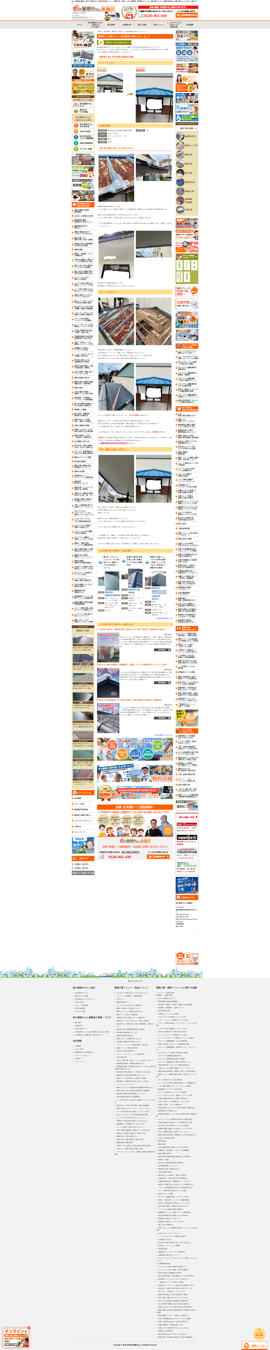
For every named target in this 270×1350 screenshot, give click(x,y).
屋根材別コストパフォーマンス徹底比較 (83, 476)
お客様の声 (126, 25)
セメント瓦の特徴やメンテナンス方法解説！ (83, 319)
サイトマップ (79, 832)
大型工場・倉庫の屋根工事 (125, 1051)
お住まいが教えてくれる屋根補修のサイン (187, 442)
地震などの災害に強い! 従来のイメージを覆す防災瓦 (175, 1184)
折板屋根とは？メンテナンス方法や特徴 (187, 486)
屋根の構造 (78, 249)
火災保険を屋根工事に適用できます (128, 1042)
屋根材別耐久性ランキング (81, 482)
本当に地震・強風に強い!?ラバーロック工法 (173, 1297)
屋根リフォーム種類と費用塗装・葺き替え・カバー (188, 458)
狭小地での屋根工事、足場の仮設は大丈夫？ (173, 1031)
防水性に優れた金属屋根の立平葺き (170, 1273)
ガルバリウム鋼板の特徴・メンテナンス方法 (173, 1197)
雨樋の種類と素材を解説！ (125, 1142)
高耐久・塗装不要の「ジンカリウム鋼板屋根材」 (174, 1200)
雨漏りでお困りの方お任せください (128, 1008)
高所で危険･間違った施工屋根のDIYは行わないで (84, 550)
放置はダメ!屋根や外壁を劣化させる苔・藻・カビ (83, 494)
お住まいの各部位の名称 (83, 216)
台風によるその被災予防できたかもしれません (188, 544)
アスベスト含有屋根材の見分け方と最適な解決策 (83, 452)
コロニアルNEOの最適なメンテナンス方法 (187, 513)
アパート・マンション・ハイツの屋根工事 (131, 1054)
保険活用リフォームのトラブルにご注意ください (188, 699)
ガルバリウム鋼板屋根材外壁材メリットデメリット (188, 396)
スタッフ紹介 (79, 804)
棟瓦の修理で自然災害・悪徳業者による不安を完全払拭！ (177, 1135)
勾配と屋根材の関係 (82, 425)
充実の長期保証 (80, 1008)
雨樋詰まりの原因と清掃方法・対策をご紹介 (131, 1133)
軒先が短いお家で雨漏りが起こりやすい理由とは (83, 446)
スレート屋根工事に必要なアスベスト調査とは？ (83, 609)
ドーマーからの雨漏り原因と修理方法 (82, 579)
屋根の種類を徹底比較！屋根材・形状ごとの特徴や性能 (176, 1071)
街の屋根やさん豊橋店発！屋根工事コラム (89, 1035)
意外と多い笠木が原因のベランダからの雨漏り (83, 266)
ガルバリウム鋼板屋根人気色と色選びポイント (187, 379)
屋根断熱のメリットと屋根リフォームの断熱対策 (83, 597)
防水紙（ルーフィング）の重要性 (169, 1245)
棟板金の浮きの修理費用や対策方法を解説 (83, 244)
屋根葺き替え (190, 136)
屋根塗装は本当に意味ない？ (81, 227)
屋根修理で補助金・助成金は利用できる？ (186, 621)
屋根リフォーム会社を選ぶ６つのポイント (188, 534)
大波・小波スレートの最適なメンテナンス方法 (83, 343)
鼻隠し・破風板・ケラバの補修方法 (83, 254)
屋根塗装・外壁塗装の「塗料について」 (171, 1007)
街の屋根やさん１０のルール (84, 999)
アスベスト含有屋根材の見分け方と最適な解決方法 (175, 1187)
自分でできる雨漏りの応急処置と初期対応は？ (187, 604)
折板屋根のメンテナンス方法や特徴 (170, 1089)
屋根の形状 (78, 388)
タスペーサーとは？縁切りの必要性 (82, 278)
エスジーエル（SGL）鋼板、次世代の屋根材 (173, 1270)
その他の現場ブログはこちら (163, 735)
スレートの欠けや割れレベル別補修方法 (186, 469)
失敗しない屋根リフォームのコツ (186, 420)
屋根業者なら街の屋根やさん (84, 1052)
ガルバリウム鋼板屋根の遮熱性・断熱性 (187, 374)
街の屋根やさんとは (81, 993)
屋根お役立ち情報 (185, 539)
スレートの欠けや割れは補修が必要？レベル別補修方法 (176, 1083)
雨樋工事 (188, 164)
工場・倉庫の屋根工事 (186, 774)
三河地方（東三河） (81, 864)
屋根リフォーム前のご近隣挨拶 (127, 1014)
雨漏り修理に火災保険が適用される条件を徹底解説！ (176, 1337)
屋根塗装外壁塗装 (188, 200)
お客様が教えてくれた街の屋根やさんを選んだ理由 (92, 1032)
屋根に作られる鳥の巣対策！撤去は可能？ (131, 1139)
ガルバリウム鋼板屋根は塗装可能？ (187, 368)
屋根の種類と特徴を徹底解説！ (82, 211)
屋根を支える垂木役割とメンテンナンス (82, 556)
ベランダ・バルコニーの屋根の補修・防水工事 (132, 1045)
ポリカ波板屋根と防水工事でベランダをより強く (188, 753)
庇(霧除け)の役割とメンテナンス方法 (81, 349)
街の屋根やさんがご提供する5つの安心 (95, 25)
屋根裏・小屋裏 (80, 409)
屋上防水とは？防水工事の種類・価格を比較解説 (83, 308)
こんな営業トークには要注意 (186, 667)
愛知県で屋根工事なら (82, 815)
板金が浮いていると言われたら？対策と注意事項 (188, 683)
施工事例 (111, 25)
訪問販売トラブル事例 (186, 672)
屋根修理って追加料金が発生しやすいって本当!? (187, 688)
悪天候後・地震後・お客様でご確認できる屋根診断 (175, 1004)
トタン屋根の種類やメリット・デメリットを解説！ (175, 1086)
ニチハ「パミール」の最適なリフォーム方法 (173, 1020)
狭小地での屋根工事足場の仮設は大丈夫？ (186, 519)
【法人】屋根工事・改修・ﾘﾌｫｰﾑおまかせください (188, 790)
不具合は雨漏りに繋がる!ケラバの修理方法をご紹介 (175, 1122)
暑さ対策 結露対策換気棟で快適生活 (82, 414)
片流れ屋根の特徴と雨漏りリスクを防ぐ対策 (83, 392)
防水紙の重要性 (80, 461)
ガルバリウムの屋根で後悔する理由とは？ (82, 526)
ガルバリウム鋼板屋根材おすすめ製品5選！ (187, 385)
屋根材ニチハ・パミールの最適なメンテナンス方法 (188, 502)
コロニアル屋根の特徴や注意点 (185, 475)
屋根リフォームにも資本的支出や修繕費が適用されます (135, 1087)
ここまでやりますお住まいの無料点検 (174, 25)
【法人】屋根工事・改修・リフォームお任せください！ (135, 1060)
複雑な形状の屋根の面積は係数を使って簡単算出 (174, 1156)
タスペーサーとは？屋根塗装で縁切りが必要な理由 (175, 1119)
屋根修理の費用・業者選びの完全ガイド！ (83, 221)
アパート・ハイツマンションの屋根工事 (186, 780)
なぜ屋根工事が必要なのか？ (187, 414)
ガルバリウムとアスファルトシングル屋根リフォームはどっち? (84, 512)
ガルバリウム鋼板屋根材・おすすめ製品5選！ (173, 1041)
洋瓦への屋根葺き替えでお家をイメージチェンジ (83, 506)
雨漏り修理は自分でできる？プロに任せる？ (83, 233)
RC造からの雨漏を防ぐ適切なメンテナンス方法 (174, 1203)
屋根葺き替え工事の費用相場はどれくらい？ (187, 431)
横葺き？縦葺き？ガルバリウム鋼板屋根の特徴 (188, 390)
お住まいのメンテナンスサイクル (169, 1233)
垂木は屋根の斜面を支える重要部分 (128, 1097)
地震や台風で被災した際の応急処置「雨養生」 (83, 367)
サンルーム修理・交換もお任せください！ (187, 742)
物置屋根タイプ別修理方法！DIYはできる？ (186, 736)
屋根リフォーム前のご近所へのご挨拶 (185, 645)
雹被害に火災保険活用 (165, 1331)
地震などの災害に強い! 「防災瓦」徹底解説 (186, 577)
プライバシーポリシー (82, 821)
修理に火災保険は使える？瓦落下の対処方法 (188, 555)
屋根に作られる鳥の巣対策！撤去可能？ (187, 769)
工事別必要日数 (184, 528)
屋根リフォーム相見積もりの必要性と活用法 (131, 1078)
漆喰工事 (188, 155)
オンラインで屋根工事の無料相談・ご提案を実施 (187, 634)
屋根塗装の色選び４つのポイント (185, 588)
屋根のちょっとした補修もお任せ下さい (130, 1011)
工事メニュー (158, 25)
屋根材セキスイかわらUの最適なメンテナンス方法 (188, 508)
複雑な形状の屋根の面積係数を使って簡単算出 (83, 382)
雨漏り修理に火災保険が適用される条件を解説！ (187, 610)
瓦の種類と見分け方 (82, 441)
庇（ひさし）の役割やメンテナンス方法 (83, 573)
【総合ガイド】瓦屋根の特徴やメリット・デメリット (176, 1068)
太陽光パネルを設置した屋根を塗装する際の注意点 (134, 1145)
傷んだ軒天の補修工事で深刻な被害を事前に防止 (83, 272)
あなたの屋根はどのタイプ (167, 998)
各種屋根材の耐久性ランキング (168, 1255)
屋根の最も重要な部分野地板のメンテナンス (82, 466)
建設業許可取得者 (81, 809)
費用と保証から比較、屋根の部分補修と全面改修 (188, 436)
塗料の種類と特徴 (186, 817)
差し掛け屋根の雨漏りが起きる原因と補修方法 (83, 404)
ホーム (79, 25)
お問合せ (77, 826)
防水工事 (188, 173)
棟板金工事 (189, 191)
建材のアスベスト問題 (82, 457)
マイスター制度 (80, 1011)
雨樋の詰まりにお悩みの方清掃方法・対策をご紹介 (188, 758)
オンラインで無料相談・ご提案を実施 (129, 996)
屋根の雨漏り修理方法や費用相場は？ (83, 562)
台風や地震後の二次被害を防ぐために (187, 561)
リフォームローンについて (125, 1084)
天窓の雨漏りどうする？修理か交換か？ (83, 585)
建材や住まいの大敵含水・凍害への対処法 (82, 420)
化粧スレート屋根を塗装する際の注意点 (185, 497)
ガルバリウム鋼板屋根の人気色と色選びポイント (174, 1062)
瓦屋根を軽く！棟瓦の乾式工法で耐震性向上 (173, 1178)
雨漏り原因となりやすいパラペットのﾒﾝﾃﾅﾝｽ (83, 296)
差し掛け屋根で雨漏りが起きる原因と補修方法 (173, 1304)
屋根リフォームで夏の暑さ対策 (127, 1048)
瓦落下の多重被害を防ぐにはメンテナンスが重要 (187, 550)
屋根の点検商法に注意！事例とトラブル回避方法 (187, 677)
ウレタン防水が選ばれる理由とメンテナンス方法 (83, 284)
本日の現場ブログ (81, 1029)
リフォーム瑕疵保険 (81, 1005)
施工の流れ (142, 25)
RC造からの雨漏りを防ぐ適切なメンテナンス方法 (84, 567)
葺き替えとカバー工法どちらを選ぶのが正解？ (187, 447)
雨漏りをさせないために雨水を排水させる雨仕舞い (175, 1307)
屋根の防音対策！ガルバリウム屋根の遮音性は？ (188, 401)
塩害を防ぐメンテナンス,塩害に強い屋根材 (83, 488)
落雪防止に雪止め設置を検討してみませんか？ (132, 1121)
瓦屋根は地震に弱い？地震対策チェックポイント (188, 572)
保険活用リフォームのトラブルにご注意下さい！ (174, 1279)
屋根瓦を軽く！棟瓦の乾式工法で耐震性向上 (186, 566)
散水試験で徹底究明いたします (127, 1032)
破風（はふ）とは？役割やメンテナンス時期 (83, 621)
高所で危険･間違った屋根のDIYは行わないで (173, 1206)
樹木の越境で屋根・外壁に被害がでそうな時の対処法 (188, 694)
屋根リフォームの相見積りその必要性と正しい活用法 (188, 640)
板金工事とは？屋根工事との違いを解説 (83, 238)
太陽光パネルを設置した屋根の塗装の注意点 (187, 491)
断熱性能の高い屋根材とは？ (80, 591)
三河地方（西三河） (81, 868)
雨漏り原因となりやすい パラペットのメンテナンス (134, 1108)
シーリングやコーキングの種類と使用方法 (83, 355)
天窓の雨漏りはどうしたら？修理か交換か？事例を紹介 (176, 1108)
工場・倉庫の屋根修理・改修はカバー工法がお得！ (188, 747)
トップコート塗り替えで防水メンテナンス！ (83, 615)
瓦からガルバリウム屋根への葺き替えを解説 (187, 363)
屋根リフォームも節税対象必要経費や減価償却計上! (188, 796)
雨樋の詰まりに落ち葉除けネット (128, 1136)
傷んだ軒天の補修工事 (165, 1225)
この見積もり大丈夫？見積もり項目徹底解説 (186, 656)
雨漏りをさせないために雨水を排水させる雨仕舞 (83, 430)
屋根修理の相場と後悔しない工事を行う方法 (186, 425)
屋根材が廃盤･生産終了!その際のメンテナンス (83, 500)
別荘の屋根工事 (184, 785)
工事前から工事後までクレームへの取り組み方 (187, 651)
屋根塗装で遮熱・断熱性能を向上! (186, 599)
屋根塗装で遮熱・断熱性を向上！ (169, 1169)
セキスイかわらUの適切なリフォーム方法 (172, 1017)
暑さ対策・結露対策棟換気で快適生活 (170, 1163)
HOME (99, 31)
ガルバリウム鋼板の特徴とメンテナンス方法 (83, 538)
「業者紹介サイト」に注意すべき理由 (186, 705)
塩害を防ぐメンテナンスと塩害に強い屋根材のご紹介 (176, 1285)
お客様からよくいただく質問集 (168, 1014)
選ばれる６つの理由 (81, 996)
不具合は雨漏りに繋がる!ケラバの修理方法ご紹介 (83, 260)
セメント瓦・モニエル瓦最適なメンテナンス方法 (83, 325)
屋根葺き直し (190, 182)
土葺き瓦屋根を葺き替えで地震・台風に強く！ (83, 331)
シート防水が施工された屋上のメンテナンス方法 (83, 290)
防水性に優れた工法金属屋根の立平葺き (82, 361)
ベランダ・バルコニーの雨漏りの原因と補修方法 (83, 313)
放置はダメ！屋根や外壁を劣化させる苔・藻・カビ (175, 1288)
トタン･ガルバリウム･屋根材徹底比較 (82, 520)
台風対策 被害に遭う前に (125, 1035)
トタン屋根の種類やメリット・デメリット (186, 480)
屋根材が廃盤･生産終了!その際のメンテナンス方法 (175, 1128)
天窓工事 (188, 210)
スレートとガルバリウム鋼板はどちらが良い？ (187, 352)
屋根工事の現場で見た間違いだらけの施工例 (186, 583)
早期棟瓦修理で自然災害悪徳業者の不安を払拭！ (83, 337)
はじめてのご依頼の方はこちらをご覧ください (132, 993)
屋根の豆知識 (79, 471)
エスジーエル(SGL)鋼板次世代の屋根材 (83, 532)
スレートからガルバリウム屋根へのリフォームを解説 (188, 357)
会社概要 (189, 25)
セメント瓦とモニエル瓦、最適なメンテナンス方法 (175, 1095)
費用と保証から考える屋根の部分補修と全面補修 (133, 1090)
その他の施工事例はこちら (164, 618)
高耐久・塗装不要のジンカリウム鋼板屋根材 (83, 544)
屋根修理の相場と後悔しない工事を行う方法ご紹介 (134, 1072)
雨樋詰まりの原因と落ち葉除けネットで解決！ (188, 764)
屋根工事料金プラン (123, 1002)
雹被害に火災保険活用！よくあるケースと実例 (187, 615)
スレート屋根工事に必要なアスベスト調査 (172, 1190)
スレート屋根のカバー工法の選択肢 (188, 464)
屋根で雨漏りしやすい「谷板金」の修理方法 (82, 436)
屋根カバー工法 (191, 145)
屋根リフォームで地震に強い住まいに (129, 1038)
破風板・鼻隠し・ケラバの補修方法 (170, 1104)
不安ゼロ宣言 (79, 1002)
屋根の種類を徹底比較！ (183, 453)
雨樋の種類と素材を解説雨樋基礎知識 (83, 603)
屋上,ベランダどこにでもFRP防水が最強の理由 (83, 302)
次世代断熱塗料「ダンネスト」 (184, 593)
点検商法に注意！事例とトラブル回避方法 (131, 1017)
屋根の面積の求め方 (82, 378)
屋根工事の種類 (186, 128)
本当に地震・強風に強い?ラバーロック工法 (84, 372)
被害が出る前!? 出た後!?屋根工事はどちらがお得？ (188, 662)
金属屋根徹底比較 (164, 1263)
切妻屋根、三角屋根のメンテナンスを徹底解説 (83, 398)
